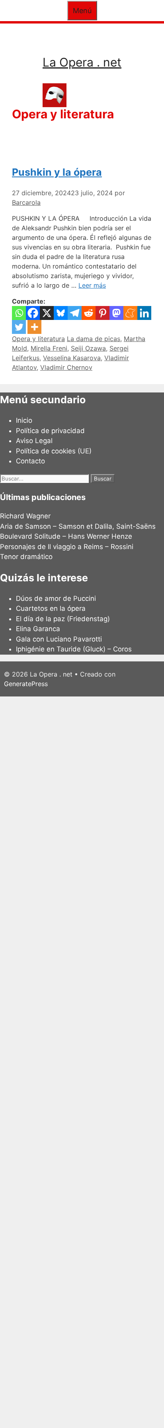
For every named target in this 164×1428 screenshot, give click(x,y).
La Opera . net (82, 62)
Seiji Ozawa (88, 348)
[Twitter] (19, 327)
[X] (47, 313)
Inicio (24, 420)
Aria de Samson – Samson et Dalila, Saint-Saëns (78, 526)
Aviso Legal (34, 441)
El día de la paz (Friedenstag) (63, 619)
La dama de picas (93, 339)
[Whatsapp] (19, 313)
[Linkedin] (144, 313)
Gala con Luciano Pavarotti (59, 639)
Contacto (30, 461)
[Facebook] (33, 313)
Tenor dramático (26, 557)
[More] (34, 327)
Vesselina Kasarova (72, 358)
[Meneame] (130, 313)
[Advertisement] (82, 1061)
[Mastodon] (116, 313)
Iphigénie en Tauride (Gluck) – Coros (74, 649)
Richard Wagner (25, 516)
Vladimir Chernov (66, 367)
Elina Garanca (38, 629)
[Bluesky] (61, 313)
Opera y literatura (38, 339)
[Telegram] (75, 313)
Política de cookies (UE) (54, 451)
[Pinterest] (102, 313)
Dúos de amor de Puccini (56, 598)
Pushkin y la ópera (57, 172)
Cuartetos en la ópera (51, 608)
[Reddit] (89, 313)
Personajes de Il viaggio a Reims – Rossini (66, 547)
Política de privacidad (50, 431)
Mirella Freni (49, 348)
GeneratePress (26, 684)
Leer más (92, 285)
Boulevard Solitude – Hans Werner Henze (66, 536)
